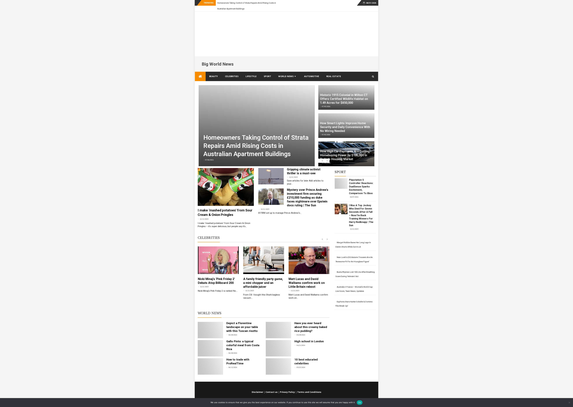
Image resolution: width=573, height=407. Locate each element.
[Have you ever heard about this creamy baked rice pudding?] (278, 324)
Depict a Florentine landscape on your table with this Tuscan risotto (242, 321)
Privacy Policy (287, 386)
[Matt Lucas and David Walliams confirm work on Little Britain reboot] (309, 254)
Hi (218, 3)
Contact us (272, 386)
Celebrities (232, 70)
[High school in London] (278, 342)
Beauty (213, 70)
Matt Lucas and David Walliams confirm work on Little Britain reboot (307, 277)
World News (286, 70)
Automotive (311, 70)
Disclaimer (257, 386)
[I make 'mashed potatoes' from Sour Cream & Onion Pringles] (226, 181)
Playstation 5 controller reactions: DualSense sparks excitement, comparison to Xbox (361, 181)
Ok (359, 402)
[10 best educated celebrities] (278, 360)
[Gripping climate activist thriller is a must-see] (271, 170)
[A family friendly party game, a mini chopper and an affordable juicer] (263, 254)
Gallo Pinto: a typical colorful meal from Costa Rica (242, 339)
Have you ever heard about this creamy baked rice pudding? (310, 321)
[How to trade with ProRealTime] (210, 360)
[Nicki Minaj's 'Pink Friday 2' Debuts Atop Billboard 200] (218, 254)
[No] (569, 402)
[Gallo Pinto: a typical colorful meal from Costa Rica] (210, 342)
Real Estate (333, 70)
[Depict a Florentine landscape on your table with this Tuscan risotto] (210, 324)
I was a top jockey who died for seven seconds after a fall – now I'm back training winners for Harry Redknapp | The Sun (361, 209)
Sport (267, 70)
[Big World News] (200, 70)
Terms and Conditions (309, 386)
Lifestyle (251, 70)
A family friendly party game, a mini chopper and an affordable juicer (263, 277)
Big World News (218, 58)
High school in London (309, 335)
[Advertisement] (286, 28)
